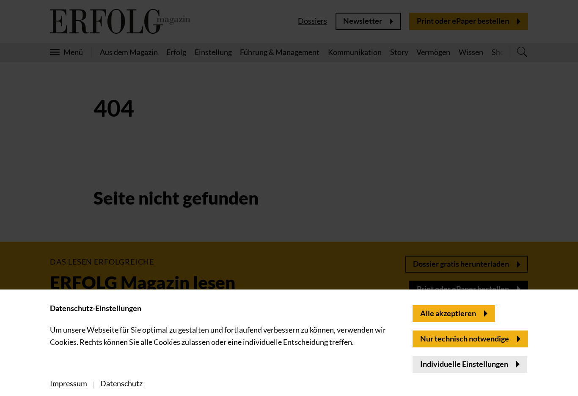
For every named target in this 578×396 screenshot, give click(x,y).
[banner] (289, 198)
